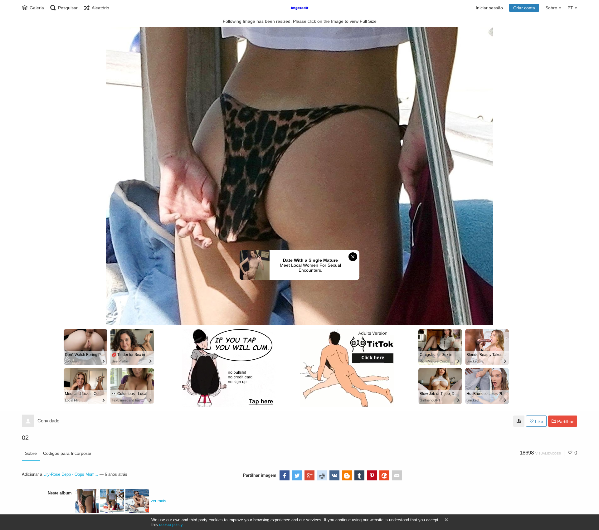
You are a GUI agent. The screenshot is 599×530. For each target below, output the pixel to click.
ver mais (158, 500)
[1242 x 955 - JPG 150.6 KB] (518, 421)
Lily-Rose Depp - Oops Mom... (70, 474)
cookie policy (171, 524)
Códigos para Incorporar (67, 453)
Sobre (31, 453)
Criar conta (524, 7)
